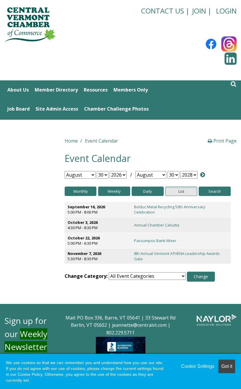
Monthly (80, 191)
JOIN (199, 11)
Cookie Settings (197, 366)
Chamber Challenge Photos (116, 109)
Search (214, 191)
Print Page (224, 141)
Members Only (130, 90)
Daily (147, 191)
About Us (18, 90)
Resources (96, 90)
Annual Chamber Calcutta (156, 225)
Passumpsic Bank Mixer (155, 240)
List (181, 191)
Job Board (18, 109)
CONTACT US (162, 11)
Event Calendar (101, 141)
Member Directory (56, 90)
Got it (226, 366)
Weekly (114, 191)
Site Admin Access (57, 109)
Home (71, 141)
